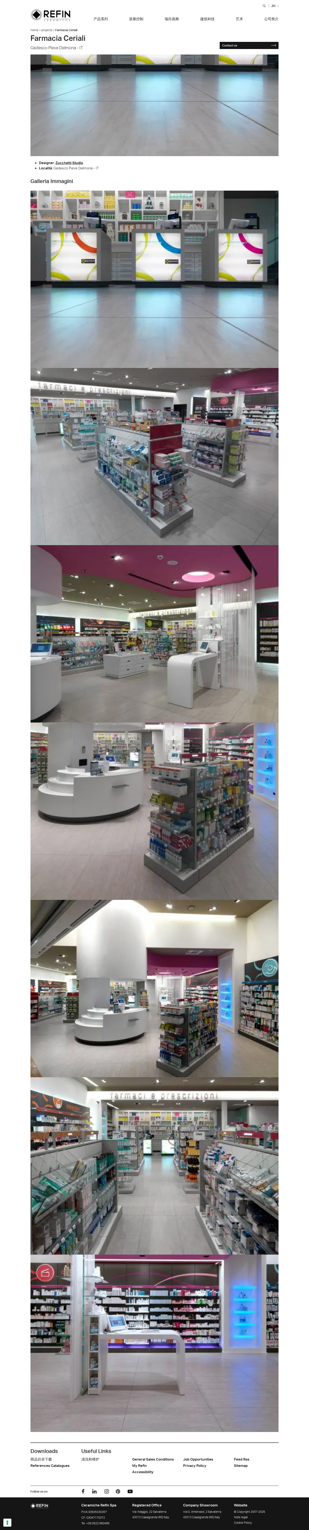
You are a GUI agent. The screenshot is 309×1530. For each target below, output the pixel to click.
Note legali (241, 1517)
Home (34, 30)
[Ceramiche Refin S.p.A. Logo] (50, 18)
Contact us (229, 45)
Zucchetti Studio (69, 163)
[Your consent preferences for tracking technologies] (7, 1523)
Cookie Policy (243, 1522)
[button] (264, 6)
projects (46, 30)
